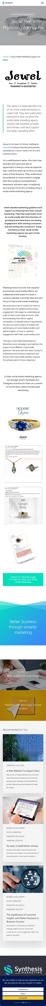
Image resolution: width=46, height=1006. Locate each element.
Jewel (5, 147)
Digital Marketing (14, 832)
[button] (42, 3)
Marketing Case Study (15, 766)
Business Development (16, 828)
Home (5, 57)
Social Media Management (23, 14)
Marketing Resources (15, 836)
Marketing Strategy (15, 841)
